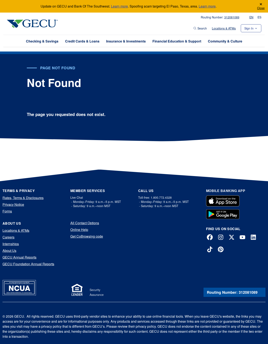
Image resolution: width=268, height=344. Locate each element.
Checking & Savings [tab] (42, 41)
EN (251, 17)
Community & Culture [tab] (225, 41)
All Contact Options (84, 222)
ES (259, 17)
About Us (9, 250)
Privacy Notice (13, 204)
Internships (11, 243)
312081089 (231, 17)
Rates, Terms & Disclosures (23, 197)
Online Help (79, 229)
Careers (8, 237)
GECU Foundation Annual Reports (28, 264)
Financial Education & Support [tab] (176, 41)
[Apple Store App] (223, 201)
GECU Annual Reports (19, 257)
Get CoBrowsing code (86, 236)
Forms (7, 211)
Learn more (119, 6)
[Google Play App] (223, 214)
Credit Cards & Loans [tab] (82, 41)
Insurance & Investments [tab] (126, 41)
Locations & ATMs (224, 28)
